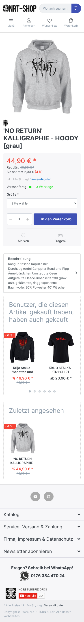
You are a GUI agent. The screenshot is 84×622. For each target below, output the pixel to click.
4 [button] (44, 391)
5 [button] (49, 391)
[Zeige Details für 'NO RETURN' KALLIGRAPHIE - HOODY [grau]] (22, 438)
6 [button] (54, 391)
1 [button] (30, 391)
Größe (11, 194)
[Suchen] (76, 8)
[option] (42, 76)
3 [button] (40, 391)
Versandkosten (41, 179)
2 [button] (35, 391)
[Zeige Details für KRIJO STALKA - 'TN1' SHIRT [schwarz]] (61, 347)
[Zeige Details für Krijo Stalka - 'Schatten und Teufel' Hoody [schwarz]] (22, 347)
